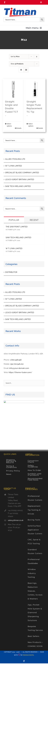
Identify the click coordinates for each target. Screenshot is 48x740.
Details (19, 128)
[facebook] (5, 2)
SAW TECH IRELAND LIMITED (18, 186)
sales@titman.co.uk (15, 520)
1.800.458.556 (16, 360)
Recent (34, 220)
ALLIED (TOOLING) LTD (15, 159)
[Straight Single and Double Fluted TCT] (13, 89)
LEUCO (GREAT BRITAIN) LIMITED (19, 179)
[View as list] (26, 69)
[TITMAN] (20, 8)
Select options (9, 125)
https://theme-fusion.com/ (20, 372)
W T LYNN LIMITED (13, 166)
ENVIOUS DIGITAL (28, 655)
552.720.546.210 (17, 364)
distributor (11, 272)
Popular (14, 220)
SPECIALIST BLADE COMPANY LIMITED (22, 173)
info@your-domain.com (19, 368)
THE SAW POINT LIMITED (17, 227)
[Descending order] (36, 56)
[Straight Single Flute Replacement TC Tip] (34, 89)
